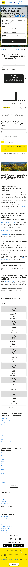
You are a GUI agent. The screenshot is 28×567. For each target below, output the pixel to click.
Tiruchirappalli (4, 473)
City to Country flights (6, 551)
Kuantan (3, 431)
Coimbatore (4, 478)
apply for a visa (4, 230)
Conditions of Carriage (6, 526)
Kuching (3, 429)
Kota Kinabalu (4, 422)
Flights (8, 49)
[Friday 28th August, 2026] (12, 100)
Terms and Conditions (14, 559)
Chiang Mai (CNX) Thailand (9, 32)
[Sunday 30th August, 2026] (16, 96)
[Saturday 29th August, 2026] (14, 100)
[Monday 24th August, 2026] (4, 100)
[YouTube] (19, 539)
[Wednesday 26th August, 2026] (8, 100)
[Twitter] (15, 539)
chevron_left (3, 78)
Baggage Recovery (6, 532)
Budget (2, 139)
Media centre (4, 497)
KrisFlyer (3, 509)
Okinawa (3, 480)
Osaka (2, 469)
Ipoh (2, 424)
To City (12, 550)
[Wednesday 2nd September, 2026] (22, 100)
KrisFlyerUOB (4, 511)
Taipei (2, 461)
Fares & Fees (4, 530)
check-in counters (9, 281)
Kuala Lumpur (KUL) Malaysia (9, 28)
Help (2, 524)
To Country (7, 550)
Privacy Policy (4, 559)
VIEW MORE (14, 486)
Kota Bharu (4, 426)
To (3, 31)
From (3, 26)
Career (2, 499)
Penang (3, 437)
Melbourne (4, 457)
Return (16, 35)
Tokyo (2, 476)
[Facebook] (7, 539)
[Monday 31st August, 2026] (18, 100)
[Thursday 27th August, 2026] (10, 100)
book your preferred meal (7, 249)
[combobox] (13, 64)
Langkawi (3, 433)
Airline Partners (5, 501)
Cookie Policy (22, 561)
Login (10, 2)
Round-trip (5, 20)
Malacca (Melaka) (5, 420)
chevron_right (25, 78)
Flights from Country (16, 551)
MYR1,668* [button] (19, 16)
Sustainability (4, 503)
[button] (18, 21)
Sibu (2, 439)
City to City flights (18, 550)
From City (24, 551)
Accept (14, 564)
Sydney (3, 455)
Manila (2, 459)
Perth (2, 463)
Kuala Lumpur (4, 418)
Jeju (2, 467)
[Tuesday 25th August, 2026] (6, 100)
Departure (4, 35)
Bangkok (3, 471)
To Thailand (16, 49)
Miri (2, 435)
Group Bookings (5, 518)
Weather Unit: (23, 301)
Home (2, 49)
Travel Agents (4, 516)
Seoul (2, 465)
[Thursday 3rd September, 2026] (24, 100)
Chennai (3, 482)
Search (14, 41)
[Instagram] (11, 539)
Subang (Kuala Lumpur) (7, 441)
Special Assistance (5, 528)
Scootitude (4, 495)
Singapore (3, 452)
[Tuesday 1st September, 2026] (20, 100)
